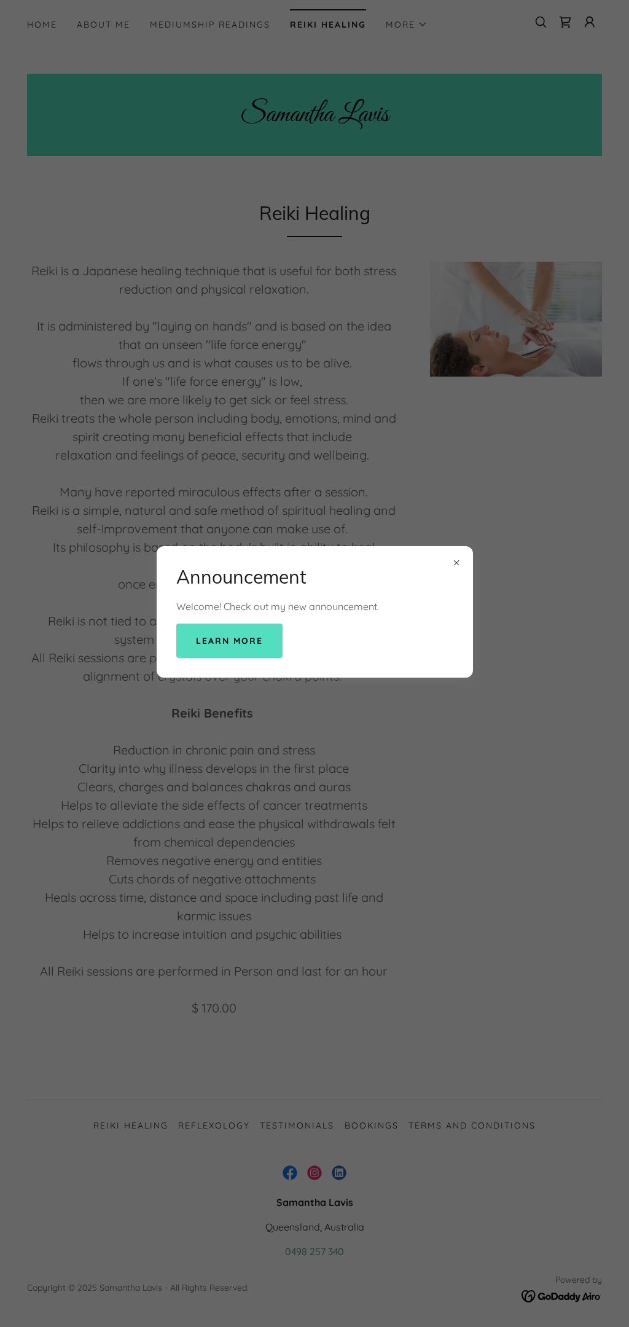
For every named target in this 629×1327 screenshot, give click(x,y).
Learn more (229, 640)
